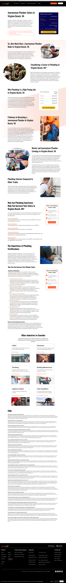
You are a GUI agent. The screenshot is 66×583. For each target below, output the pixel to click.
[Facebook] (60, 571)
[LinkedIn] (58, 571)
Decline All (56, 581)
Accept (61, 581)
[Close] (64, 581)
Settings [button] (51, 581)
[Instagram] (56, 571)
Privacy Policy (41, 581)
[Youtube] (62, 571)
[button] (23, 3)
